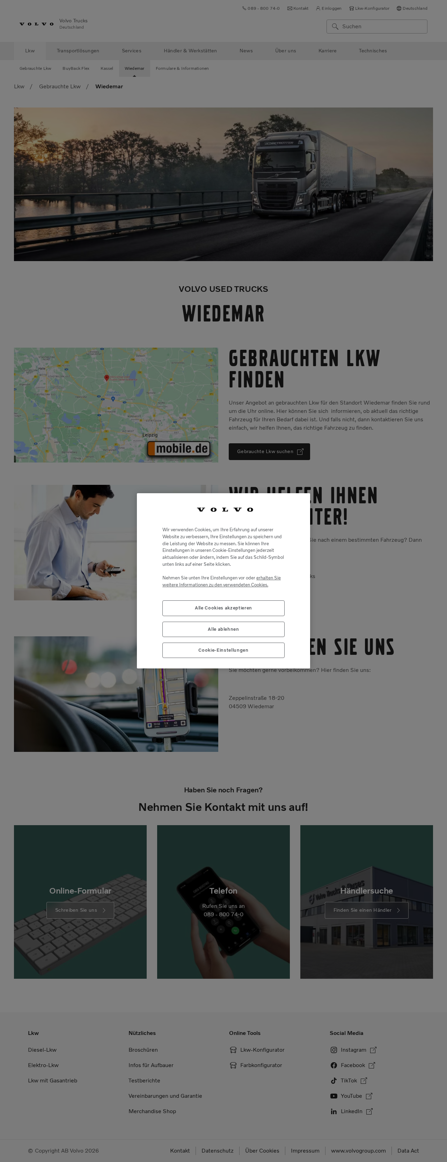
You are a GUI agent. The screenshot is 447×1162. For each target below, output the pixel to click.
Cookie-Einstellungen (223, 650)
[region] (223, 581)
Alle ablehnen (223, 629)
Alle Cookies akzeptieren (223, 608)
